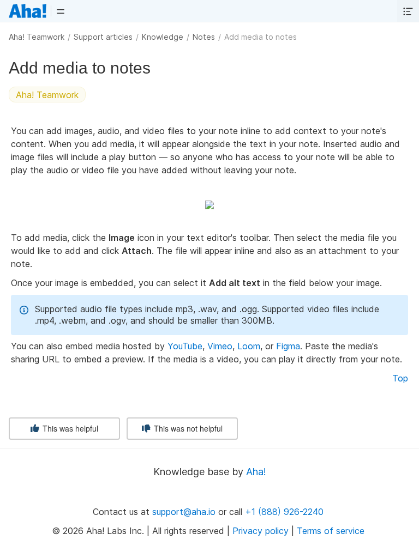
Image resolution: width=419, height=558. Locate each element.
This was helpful (69, 428)
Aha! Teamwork (36, 36)
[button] (60, 11)
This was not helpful (187, 428)
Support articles (103, 36)
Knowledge (162, 36)
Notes (204, 36)
